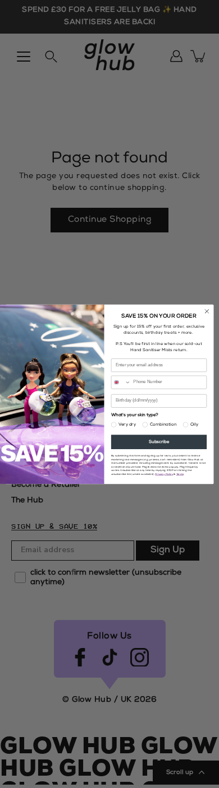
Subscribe (159, 442)
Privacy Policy (164, 474)
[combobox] (120, 382)
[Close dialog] (207, 311)
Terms (180, 474)
